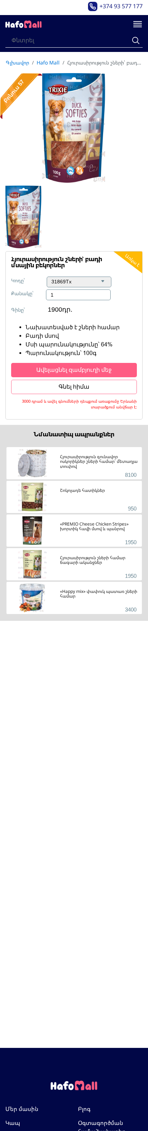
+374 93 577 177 (121, 6)
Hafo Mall (48, 62)
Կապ (12, 1123)
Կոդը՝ (18, 280)
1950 (131, 542)
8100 (131, 475)
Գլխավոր (17, 62)
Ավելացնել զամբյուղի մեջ (74, 370)
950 (132, 508)
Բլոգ (84, 1109)
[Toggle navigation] (138, 24)
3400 (131, 609)
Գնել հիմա (74, 387)
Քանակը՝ (22, 293)
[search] (136, 40)
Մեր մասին (21, 1109)
